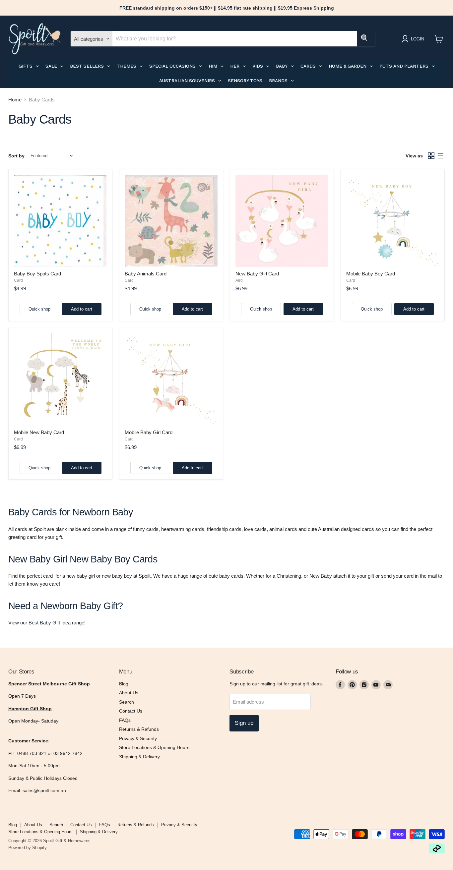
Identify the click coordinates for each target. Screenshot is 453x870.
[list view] (440, 155)
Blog (123, 683)
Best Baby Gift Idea (50, 622)
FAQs (125, 720)
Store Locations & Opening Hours (154, 747)
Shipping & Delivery (139, 756)
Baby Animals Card (145, 273)
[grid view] (431, 155)
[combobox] (234, 38)
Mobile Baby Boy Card (370, 273)
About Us (128, 692)
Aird (239, 280)
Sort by (16, 155)
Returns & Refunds (139, 729)
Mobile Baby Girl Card (148, 432)
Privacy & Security (138, 738)
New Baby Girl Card (257, 273)
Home (15, 99)
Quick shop (39, 309)
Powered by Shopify (27, 847)
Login (417, 38)
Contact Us (130, 711)
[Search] (366, 38)
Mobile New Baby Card (39, 432)
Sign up (244, 723)
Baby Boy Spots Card (37, 273)
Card (18, 280)
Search (126, 702)
